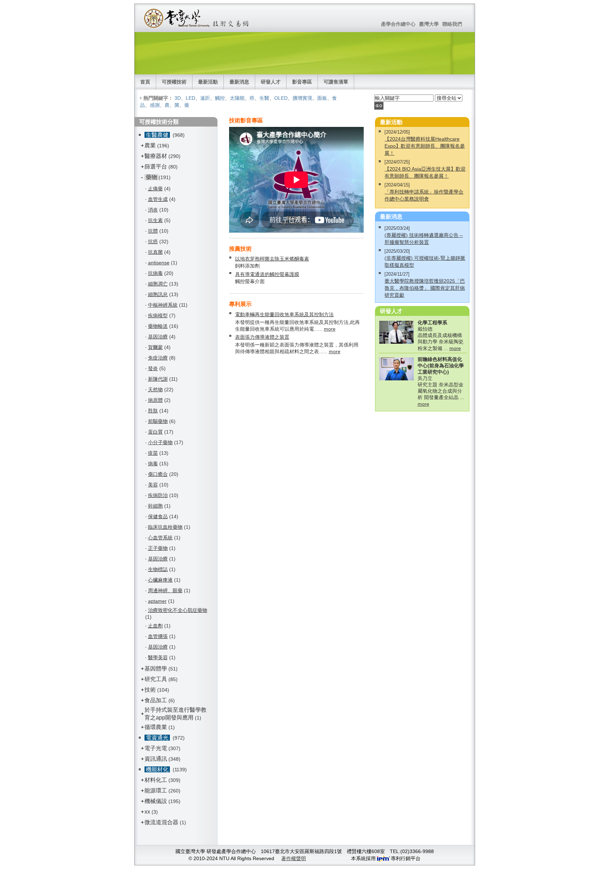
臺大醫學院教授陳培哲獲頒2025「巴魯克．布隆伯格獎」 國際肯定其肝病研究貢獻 (425, 288)
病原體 (155, 400)
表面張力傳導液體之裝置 (262, 337)
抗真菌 (155, 252)
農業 (150, 145)
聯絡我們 (452, 24)
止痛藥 (155, 188)
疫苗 (153, 453)
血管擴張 (158, 636)
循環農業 (155, 727)
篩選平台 (155, 167)
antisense (159, 262)
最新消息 (239, 82)
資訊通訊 (155, 759)
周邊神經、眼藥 (165, 590)
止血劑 (155, 626)
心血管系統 (160, 537)
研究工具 (155, 679)
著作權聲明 (293, 858)
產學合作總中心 (398, 24)
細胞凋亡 (158, 284)
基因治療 (158, 336)
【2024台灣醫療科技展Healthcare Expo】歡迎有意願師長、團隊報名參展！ (425, 146)
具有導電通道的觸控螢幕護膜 (267, 274)
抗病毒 (155, 273)
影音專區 (302, 82)
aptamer (157, 601)
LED (190, 98)
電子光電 (155, 748)
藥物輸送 (158, 326)
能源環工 (155, 791)
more (330, 329)
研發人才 (271, 82)
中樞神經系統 (163, 305)
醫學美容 (158, 657)
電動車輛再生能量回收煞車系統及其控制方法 (284, 314)
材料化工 (155, 780)
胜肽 (153, 411)
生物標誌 (158, 569)
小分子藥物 (160, 442)
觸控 (220, 98)
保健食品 (158, 516)
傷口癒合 (158, 474)
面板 (322, 98)
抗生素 (155, 220)
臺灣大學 (429, 24)
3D (177, 98)
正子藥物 (158, 548)
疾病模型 (158, 315)
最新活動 (208, 82)
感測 (155, 105)
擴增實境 (302, 98)
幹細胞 (155, 506)
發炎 (153, 368)
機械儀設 (155, 801)
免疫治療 (158, 358)
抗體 (153, 231)
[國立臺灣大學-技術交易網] (197, 18)
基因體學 (155, 669)
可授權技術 (174, 82)
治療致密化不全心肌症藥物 (177, 610)
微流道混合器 (161, 822)
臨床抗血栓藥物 (165, 527)
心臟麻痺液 (160, 580)
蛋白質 (155, 432)
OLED (281, 98)
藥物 (151, 177)
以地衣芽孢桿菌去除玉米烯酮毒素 (272, 259)
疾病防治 (158, 495)
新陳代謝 (158, 379)
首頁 (145, 82)
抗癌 (153, 241)
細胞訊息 (158, 294)
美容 (153, 485)
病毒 (153, 463)
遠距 (205, 98)
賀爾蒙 (155, 347)
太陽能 (237, 98)
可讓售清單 (336, 82)
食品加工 (155, 700)
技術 (150, 690)
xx (147, 812)
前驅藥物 (158, 421)
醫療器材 (156, 156)
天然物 (155, 389)
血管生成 (158, 199)
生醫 (264, 98)
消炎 (153, 210)
